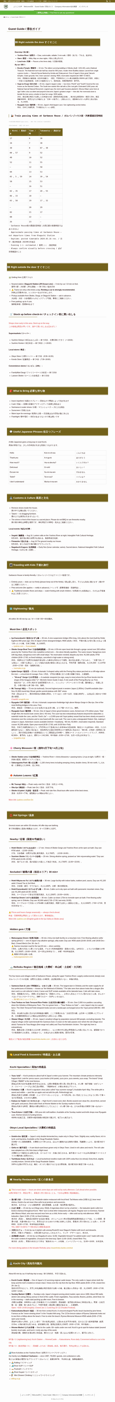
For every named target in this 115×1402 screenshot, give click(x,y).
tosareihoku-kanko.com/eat (62, 1248)
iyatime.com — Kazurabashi (25, 646)
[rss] (107, 1)
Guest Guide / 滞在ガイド (51, 1395)
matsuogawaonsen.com (23, 957)
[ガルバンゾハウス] (6, 6)
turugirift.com (24, 699)
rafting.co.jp (15, 1379)
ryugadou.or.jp (19, 738)
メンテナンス (89, 1395)
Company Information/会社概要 (72, 1395)
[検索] (109, 1)
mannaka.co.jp (19, 668)
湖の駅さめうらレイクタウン (25, 999)
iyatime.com (22, 919)
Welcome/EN (36, 1395)
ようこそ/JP (26, 1395)
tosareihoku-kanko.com (40, 1039)
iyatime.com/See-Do (25, 800)
